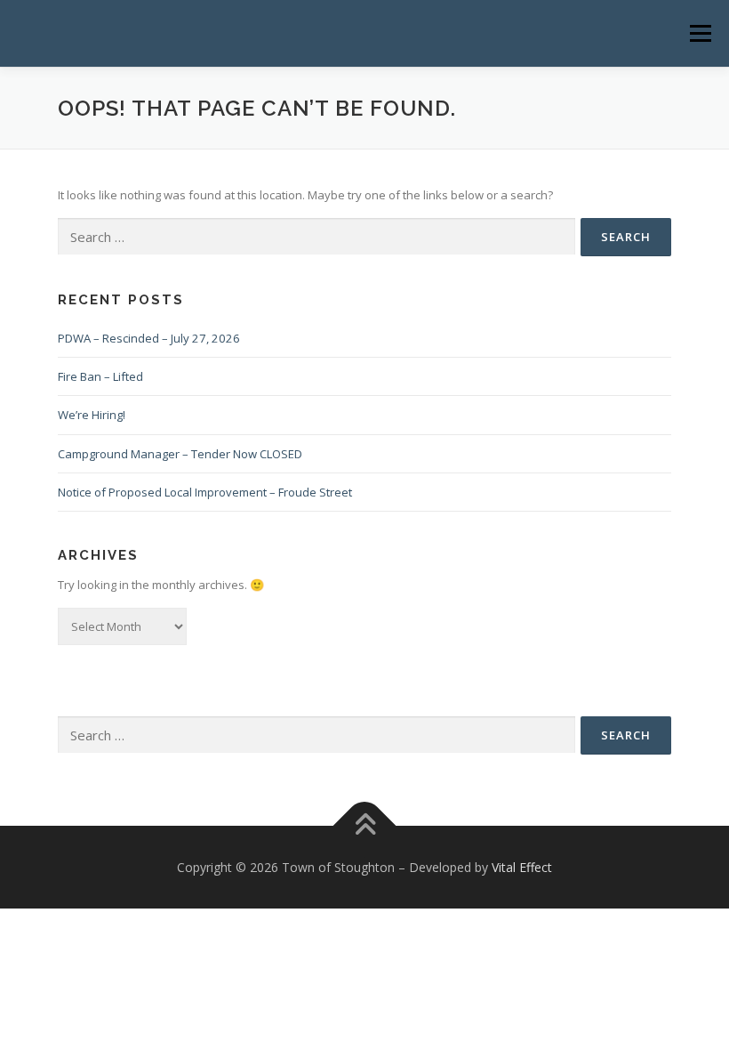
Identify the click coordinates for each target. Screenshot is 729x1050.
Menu (700, 33)
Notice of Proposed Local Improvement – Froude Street (205, 492)
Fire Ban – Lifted (100, 376)
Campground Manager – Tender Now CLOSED (180, 454)
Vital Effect (522, 867)
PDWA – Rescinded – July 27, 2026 (149, 338)
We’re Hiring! (91, 415)
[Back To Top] (365, 825)
